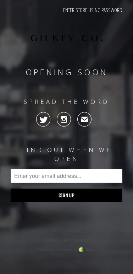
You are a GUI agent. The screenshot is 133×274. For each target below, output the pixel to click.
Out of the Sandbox (75, 240)
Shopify (90, 249)
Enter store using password (92, 9)
